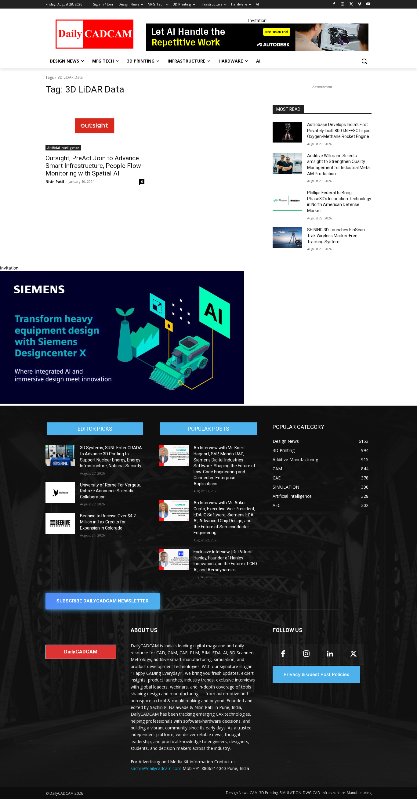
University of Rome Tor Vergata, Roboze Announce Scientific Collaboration (110, 491)
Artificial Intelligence (63, 148)
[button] (364, 61)
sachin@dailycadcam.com (156, 768)
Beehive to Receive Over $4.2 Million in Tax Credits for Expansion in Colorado (108, 521)
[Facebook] (334, 4)
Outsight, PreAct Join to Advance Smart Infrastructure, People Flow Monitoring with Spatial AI (93, 165)
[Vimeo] (359, 4)
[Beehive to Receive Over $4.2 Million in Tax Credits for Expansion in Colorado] (60, 523)
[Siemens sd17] (122, 402)
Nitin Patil (54, 181)
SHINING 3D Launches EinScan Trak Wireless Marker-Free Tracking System (336, 235)
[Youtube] (368, 4)
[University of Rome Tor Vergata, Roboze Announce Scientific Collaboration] (60, 492)
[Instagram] (342, 4)
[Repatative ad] (257, 37)
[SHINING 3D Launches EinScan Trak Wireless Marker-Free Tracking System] (287, 237)
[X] (351, 4)
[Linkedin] (330, 654)
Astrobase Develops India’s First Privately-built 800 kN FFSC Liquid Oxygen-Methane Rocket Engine (339, 130)
